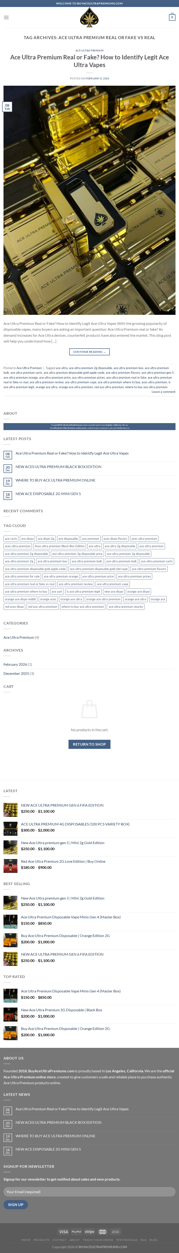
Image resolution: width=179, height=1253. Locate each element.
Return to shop (89, 744)
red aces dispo (14, 606)
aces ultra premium (154, 382)
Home (26, 1240)
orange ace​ (158, 599)
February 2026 (15, 664)
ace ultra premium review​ (47, 382)
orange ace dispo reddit (20, 599)
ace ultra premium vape (80, 382)
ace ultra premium (151, 546)
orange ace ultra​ (135, 599)
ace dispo (27, 538)
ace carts (11, 538)
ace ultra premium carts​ (26, 372)
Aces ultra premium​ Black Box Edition (60, 546)
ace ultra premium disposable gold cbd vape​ (99, 569)
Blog (153, 1240)
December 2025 (16, 673)
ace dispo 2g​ (46, 538)
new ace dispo (113, 591)
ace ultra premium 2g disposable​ (90, 368)
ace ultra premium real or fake (126, 377)
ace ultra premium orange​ (20, 377)
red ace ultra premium (109, 387)
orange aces (48, 599)
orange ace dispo (138, 591)
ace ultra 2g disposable (120, 546)
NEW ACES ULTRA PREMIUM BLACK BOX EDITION (58, 466)
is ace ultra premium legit (83, 591)
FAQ (143, 1240)
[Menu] (6, 17)
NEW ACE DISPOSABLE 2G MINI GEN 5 (48, 493)
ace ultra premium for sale (22, 576)
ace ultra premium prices (88, 377)
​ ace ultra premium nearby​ (125, 606)
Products (42, 1240)
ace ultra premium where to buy (119, 382)
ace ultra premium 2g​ (19, 561)
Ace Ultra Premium (90, 50)
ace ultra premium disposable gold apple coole (74, 372)
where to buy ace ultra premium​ (146, 387)
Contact (59, 1240)
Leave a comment (164, 392)
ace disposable (68, 538)
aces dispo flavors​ (115, 538)
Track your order (98, 1240)
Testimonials (127, 1240)
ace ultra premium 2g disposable (26, 554)
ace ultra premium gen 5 (157, 372)
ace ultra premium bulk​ (121, 561)
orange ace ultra (46, 387)
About (74, 1240)
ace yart (57, 591)
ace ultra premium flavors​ (123, 372)
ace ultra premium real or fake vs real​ (30, 584)
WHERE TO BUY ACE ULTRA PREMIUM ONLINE (55, 480)
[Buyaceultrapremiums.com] (89, 17)
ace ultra (62, 368)
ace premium (90, 538)
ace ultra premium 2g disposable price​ (77, 554)
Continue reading (89, 351)
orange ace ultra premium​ (76, 387)
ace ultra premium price (55, 377)
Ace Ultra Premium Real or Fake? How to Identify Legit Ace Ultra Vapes (72, 453)
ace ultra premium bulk (87, 561)
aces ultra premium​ (18, 546)
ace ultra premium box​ (128, 368)
